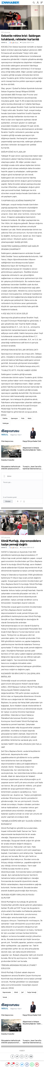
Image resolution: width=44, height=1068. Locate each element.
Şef (22, 992)
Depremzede (7, 992)
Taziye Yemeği (31, 992)
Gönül (16, 992)
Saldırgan (6, 423)
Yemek (5, 997)
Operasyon (14, 418)
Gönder (8, 501)
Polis (22, 418)
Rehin (29, 418)
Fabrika (5, 418)
